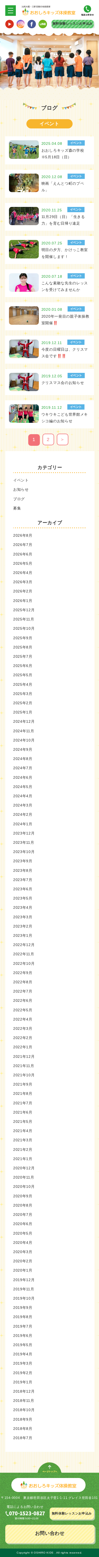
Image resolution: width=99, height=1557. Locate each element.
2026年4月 (22, 573)
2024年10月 (24, 740)
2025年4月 (22, 684)
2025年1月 (22, 712)
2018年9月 (22, 1419)
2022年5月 (22, 1010)
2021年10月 (24, 1075)
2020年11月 (23, 1177)
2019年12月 (24, 1280)
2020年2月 (22, 1261)
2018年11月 (23, 1400)
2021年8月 (22, 1093)
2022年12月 (24, 945)
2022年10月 (24, 963)
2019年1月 (22, 1382)
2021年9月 (22, 1084)
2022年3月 (22, 1028)
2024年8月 (22, 759)
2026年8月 (22, 535)
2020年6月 (22, 1224)
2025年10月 (24, 628)
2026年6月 (22, 554)
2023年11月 (23, 842)
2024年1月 (22, 824)
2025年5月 (22, 675)
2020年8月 (22, 1205)
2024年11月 (23, 731)
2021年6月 (22, 1112)
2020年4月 (22, 1242)
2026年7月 (22, 545)
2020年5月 (22, 1233)
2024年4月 (22, 796)
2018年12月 (24, 1391)
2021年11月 (23, 1066)
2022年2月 (22, 1038)
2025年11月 (23, 619)
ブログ (19, 499)
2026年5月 (22, 563)
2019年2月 (22, 1373)
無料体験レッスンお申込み (73, 23)
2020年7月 (22, 1214)
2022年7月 (22, 991)
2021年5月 (22, 1121)
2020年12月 (24, 1168)
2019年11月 (23, 1289)
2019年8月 (22, 1317)
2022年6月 (22, 1000)
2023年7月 (22, 880)
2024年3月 (22, 805)
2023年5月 (22, 898)
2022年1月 (22, 1047)
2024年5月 (22, 787)
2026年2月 (22, 591)
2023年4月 (22, 907)
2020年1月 (22, 1270)
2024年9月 (22, 749)
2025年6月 (22, 666)
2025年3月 (22, 694)
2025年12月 (24, 610)
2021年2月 (22, 1149)
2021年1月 (22, 1159)
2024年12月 (24, 721)
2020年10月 (24, 1186)
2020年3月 (22, 1252)
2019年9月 (22, 1307)
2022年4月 (22, 1019)
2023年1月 (22, 935)
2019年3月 (22, 1363)
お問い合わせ (50, 1533)
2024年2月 (22, 814)
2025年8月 (22, 647)
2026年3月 (22, 582)
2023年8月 (22, 870)
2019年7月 (22, 1326)
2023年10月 (24, 852)
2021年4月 (22, 1131)
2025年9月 (22, 638)
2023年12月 (24, 833)
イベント (21, 480)
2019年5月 (22, 1345)
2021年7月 (22, 1103)
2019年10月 (24, 1298)
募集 (17, 508)
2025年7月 (22, 656)
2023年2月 (22, 926)
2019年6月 (22, 1335)
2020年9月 (22, 1196)
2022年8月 (22, 982)
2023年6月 (22, 889)
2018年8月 (22, 1428)
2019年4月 (22, 1354)
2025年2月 (22, 703)
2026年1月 (22, 601)
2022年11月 (23, 954)
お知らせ (21, 489)
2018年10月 (24, 1410)
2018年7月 (22, 1438)
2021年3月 (22, 1140)
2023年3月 (22, 917)
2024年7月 (22, 768)
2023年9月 (22, 861)
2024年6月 (22, 777)
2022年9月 (22, 973)
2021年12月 (24, 1056)
